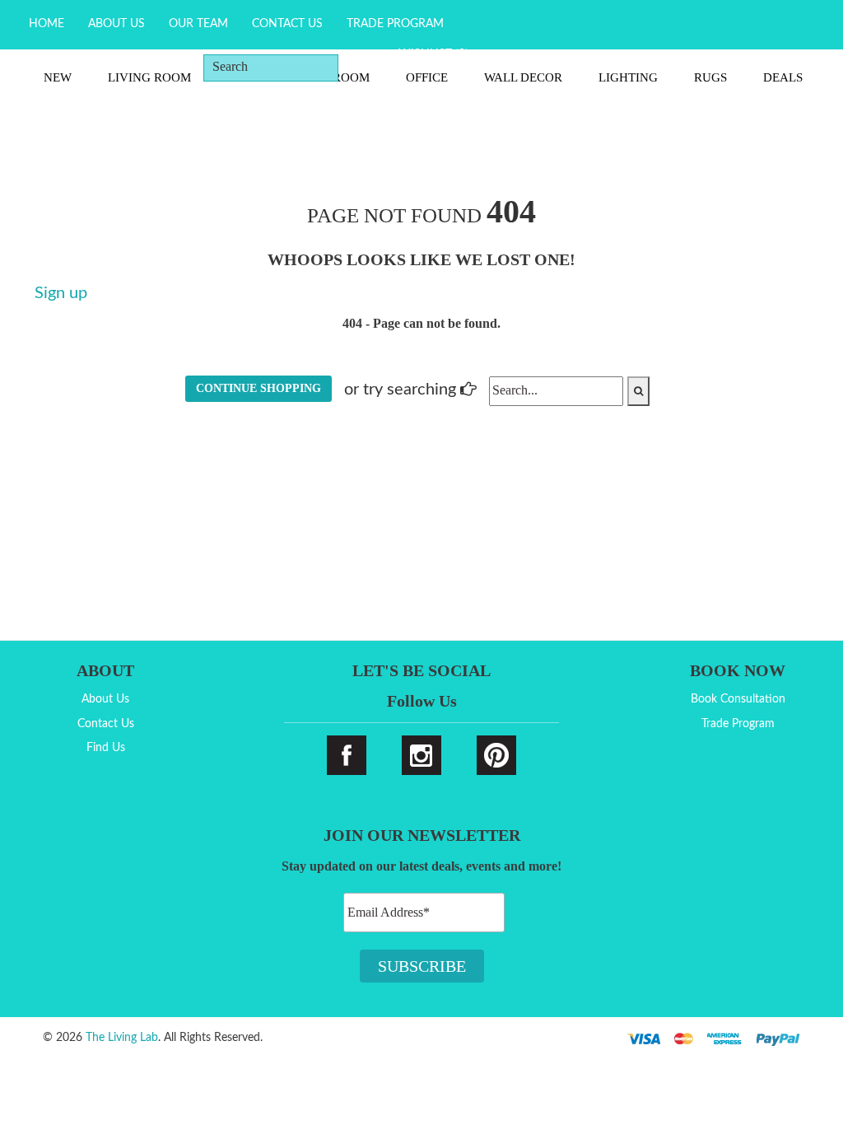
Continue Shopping (258, 388)
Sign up (61, 293)
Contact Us (287, 24)
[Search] (363, 67)
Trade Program (395, 24)
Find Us (105, 748)
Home (46, 24)
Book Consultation (738, 699)
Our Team (198, 24)
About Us (116, 24)
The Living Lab (122, 1037)
